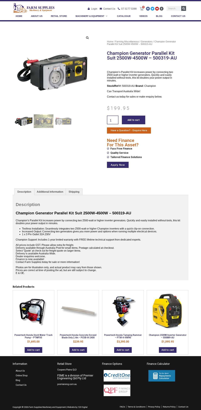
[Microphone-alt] (161, 9)
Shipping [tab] (74, 191)
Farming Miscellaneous (127, 41)
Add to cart (134, 120)
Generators (146, 41)
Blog (18, 380)
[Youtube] (157, 9)
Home (110, 41)
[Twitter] (152, 9)
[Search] (183, 8)
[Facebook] (148, 9)
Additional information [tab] (50, 191)
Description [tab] (24, 191)
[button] (87, 38)
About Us (20, 371)
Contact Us (21, 385)
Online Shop (22, 375)
